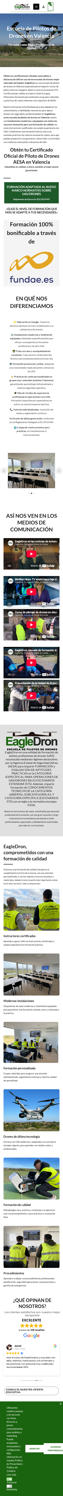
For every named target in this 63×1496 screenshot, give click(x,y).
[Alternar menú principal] (36, 7)
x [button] (61, 1403)
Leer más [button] (11, 1474)
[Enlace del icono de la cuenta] (43, 6)
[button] (29, 493)
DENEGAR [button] (34, 1449)
